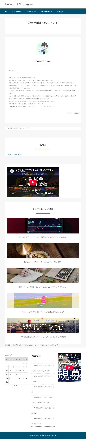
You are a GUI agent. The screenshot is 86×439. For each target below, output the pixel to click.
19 (13, 374)
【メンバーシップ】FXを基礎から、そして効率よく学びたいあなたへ (43, 312)
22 (23, 374)
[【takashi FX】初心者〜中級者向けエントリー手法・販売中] (43, 251)
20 (17, 374)
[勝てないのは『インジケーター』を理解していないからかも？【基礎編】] (43, 226)
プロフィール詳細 (72, 113)
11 (10, 371)
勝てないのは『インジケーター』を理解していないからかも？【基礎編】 (43, 237)
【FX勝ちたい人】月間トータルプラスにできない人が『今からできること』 (43, 287)
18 (10, 374)
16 (26, 371)
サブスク (60, 11)
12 (13, 371)
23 (26, 374)
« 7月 (15, 385)
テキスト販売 (31, 11)
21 (20, 374)
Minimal (38, 435)
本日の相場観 (16, 11)
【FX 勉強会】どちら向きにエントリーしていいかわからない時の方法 (43, 337)
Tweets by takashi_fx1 (14, 154)
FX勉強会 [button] (47, 11)
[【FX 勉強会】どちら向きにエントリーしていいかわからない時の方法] (43, 325)
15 (23, 371)
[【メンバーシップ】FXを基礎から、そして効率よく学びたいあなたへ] (43, 300)
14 (20, 371)
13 (17, 371)
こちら (19, 128)
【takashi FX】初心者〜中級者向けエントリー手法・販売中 (43, 262)
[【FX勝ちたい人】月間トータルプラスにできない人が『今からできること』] (43, 275)
